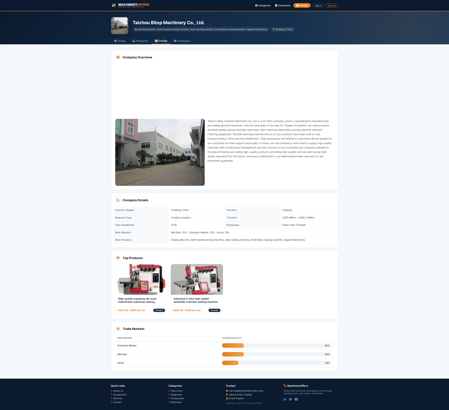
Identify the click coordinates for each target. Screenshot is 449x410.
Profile (163, 41)
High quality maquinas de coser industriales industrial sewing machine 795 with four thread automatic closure (137, 303)
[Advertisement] (224, 89)
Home (122, 41)
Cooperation (119, 394)
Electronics (176, 390)
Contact (159, 310)
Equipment (176, 394)
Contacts (183, 41)
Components (177, 398)
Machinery (176, 402)
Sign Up (332, 5)
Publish (303, 5)
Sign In (318, 5)
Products (142, 41)
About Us (118, 390)
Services (117, 398)
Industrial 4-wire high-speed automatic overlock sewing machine (195, 300)
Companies (283, 5)
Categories (263, 5)
